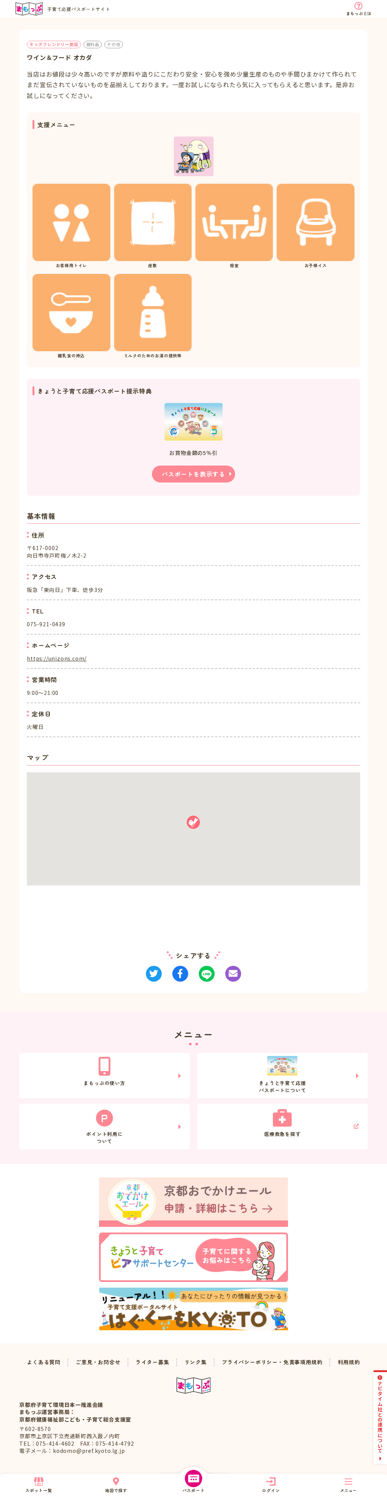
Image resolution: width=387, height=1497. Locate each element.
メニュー (348, 1490)
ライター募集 (152, 1362)
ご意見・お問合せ (98, 1362)
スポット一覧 (38, 1490)
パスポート (194, 1490)
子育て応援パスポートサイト (78, 9)
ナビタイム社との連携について (380, 1416)
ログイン (271, 1490)
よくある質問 (43, 1362)
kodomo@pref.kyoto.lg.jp (89, 1450)
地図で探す (116, 1490)
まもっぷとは (359, 13)
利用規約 (349, 1362)
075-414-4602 (55, 1443)
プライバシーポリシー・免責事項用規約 (272, 1362)
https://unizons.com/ (57, 658)
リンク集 (195, 1362)
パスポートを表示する (193, 473)
